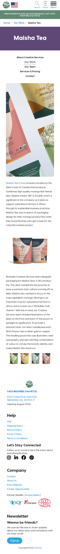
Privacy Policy (14, 434)
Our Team (30, 66)
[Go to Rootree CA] (14, 4)
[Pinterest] (31, 458)
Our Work (19, 22)
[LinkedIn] (16, 458)
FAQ (9, 421)
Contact (30, 76)
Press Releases (14, 484)
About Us (12, 480)
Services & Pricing (30, 71)
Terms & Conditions (17, 438)
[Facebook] (23, 458)
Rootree (38, 548)
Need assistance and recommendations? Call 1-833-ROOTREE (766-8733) (30, 15)
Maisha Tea (12, 183)
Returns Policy (14, 429)
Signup (14, 540)
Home (6, 22)
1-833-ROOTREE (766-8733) (22, 391)
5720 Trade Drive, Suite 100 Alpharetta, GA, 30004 (22, 398)
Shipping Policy (15, 425)
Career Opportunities (18, 489)
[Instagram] (9, 458)
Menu (54, 7)
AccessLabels (31, 495)
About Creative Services (30, 57)
